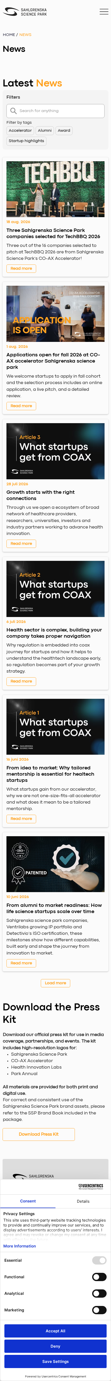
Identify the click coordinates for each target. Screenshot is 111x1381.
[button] (25, 35)
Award (64, 131)
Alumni (45, 131)
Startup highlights (26, 141)
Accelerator (20, 131)
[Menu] (103, 11)
